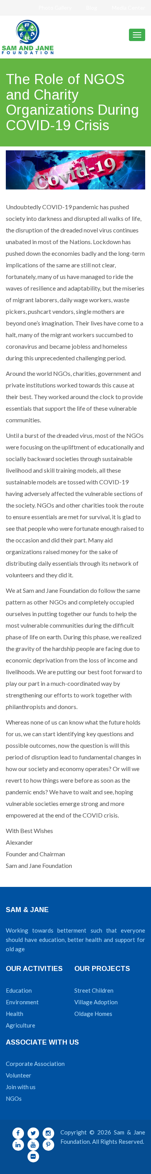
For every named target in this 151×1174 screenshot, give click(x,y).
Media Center (128, 7)
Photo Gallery (55, 7)
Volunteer (18, 1075)
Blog (91, 7)
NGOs (14, 1098)
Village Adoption (96, 1001)
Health (14, 1013)
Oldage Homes (93, 1013)
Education (19, 990)
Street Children (93, 990)
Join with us (21, 1086)
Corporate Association (35, 1063)
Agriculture (20, 1025)
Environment (22, 1001)
